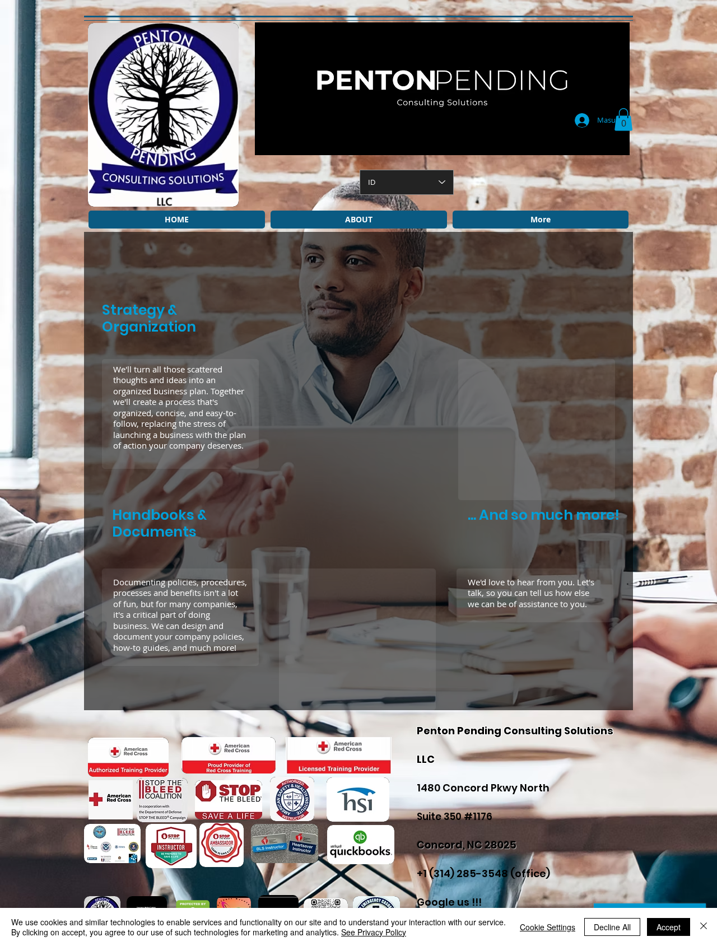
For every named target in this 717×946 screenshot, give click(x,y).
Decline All (612, 927)
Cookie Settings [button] (547, 927)
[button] (623, 119)
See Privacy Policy (373, 932)
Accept (669, 927)
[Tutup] (703, 927)
